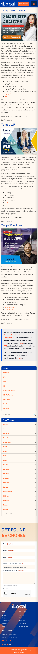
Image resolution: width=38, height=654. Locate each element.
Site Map (15, 650)
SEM (6, 203)
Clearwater (8, 338)
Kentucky (6, 473)
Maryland (5, 487)
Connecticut (7, 442)
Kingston (6, 478)
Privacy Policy (9, 650)
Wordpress (6, 408)
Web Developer (10, 310)
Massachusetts (7, 491)
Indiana (5, 464)
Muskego (5, 509)
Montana (5, 505)
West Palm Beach (17, 335)
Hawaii (5, 451)
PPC (6, 96)
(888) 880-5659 (23, 4)
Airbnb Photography (9, 390)
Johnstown (6, 469)
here (20, 358)
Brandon (7, 335)
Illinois (5, 460)
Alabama (5, 424)
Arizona (5, 429)
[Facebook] (3, 640)
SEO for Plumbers (8, 395)
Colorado (5, 438)
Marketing (8, 94)
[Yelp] (10, 640)
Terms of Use (29, 650)
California (6, 433)
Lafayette (6, 482)
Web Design (9, 307)
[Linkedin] (6, 640)
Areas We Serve (22, 650)
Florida (5, 447)
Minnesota (6, 500)
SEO (6, 205)
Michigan (6, 496)
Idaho (5, 455)
